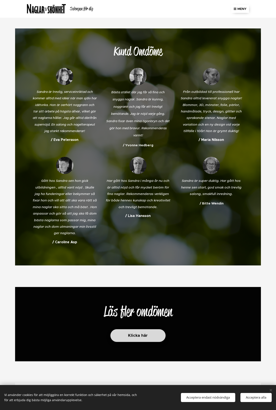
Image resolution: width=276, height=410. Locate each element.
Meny (241, 9)
